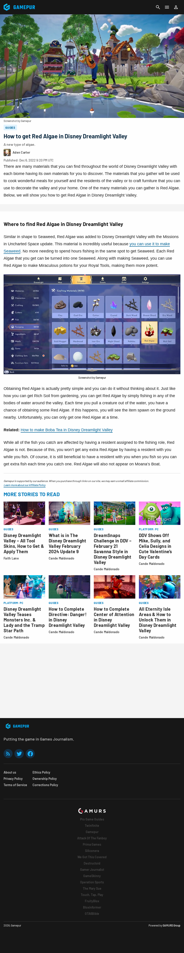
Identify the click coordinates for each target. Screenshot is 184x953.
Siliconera (92, 851)
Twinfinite (92, 825)
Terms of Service (15, 785)
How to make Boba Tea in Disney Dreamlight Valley (67, 430)
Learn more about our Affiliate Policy (25, 484)
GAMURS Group (171, 925)
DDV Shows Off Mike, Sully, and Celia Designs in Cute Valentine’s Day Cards (155, 546)
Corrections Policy (45, 785)
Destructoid (92, 863)
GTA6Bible (92, 913)
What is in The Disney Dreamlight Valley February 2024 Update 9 (67, 543)
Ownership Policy (45, 779)
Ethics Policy (41, 772)
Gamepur (92, 832)
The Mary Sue (92, 888)
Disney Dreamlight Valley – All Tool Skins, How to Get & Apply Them (24, 543)
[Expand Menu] (166, 7)
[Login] (175, 7)
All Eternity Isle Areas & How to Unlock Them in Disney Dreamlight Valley (158, 619)
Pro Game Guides (92, 819)
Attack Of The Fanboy (92, 838)
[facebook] (30, 753)
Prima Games (92, 844)
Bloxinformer (92, 907)
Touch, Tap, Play (92, 895)
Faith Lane (11, 558)
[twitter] (19, 753)
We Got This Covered (92, 857)
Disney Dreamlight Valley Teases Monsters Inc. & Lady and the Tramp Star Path (24, 619)
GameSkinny (92, 876)
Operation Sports (92, 882)
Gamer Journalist (92, 869)
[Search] (157, 7)
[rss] (8, 753)
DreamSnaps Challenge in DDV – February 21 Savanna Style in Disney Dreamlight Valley (112, 549)
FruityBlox (92, 901)
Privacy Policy (13, 779)
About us (10, 772)
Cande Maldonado (61, 558)
